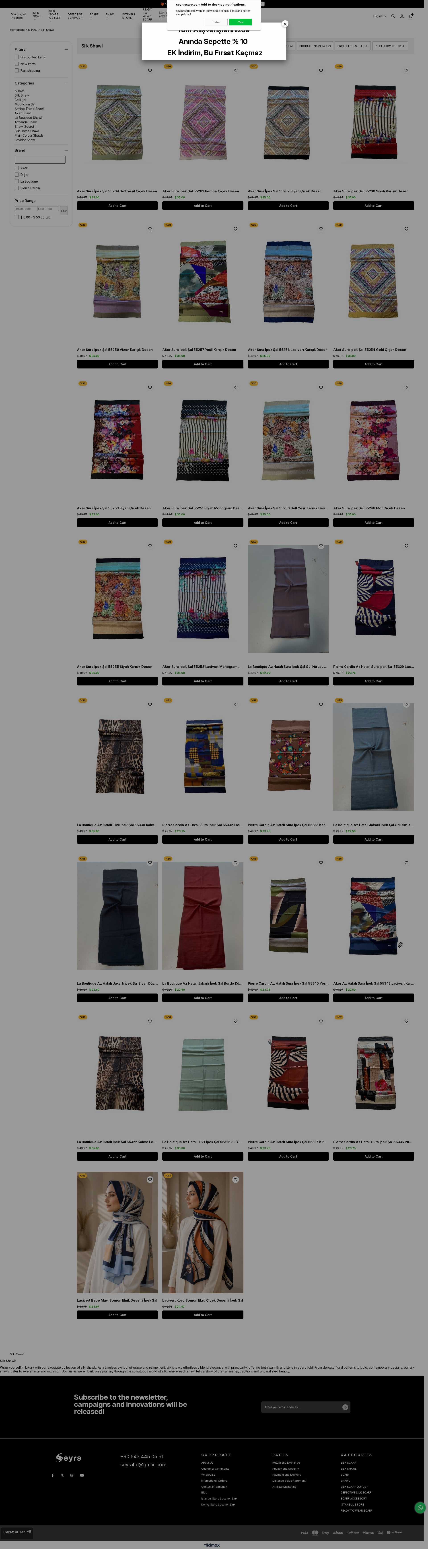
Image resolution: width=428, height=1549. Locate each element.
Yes (240, 22)
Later (216, 22)
